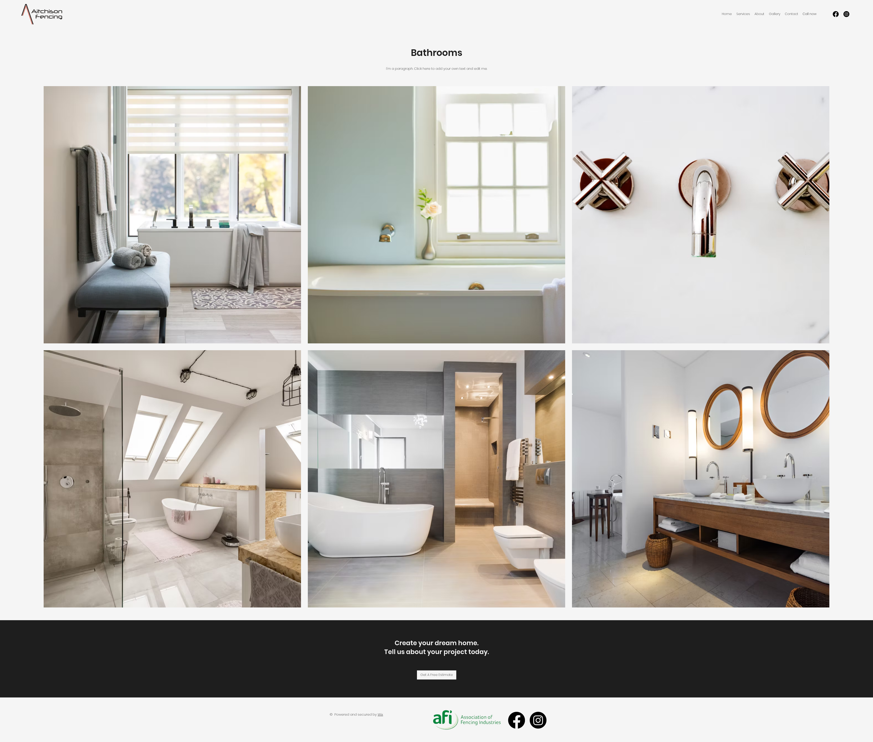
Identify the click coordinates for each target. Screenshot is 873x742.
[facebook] (836, 14)
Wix (380, 714)
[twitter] (846, 14)
